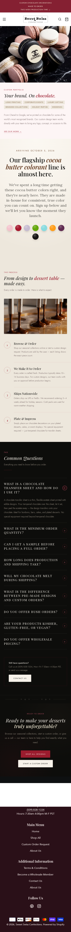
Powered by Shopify (53, 924)
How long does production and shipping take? (35, 562)
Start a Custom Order (35, 763)
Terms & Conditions (35, 868)
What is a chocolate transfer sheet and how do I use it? (35, 488)
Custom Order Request (36, 844)
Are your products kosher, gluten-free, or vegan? (35, 625)
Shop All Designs (36, 754)
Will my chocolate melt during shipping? (35, 578)
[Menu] (4, 19)
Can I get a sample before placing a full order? (35, 546)
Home (35, 831)
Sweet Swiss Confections (29, 924)
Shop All (36, 838)
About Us (35, 851)
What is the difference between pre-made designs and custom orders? (35, 595)
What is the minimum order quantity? (35, 530)
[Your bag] (66, 19)
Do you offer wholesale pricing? (35, 641)
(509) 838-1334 (35, 810)
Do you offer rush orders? (35, 612)
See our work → (13, 131)
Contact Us (20, 678)
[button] (59, 19)
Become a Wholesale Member (35, 874)
